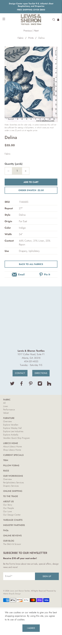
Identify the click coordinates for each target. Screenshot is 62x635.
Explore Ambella (10, 434)
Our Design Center (12, 514)
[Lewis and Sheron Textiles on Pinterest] (30, 385)
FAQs (5, 530)
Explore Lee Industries (13, 431)
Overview (7, 421)
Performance (9, 409)
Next (36, 30)
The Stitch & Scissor (12, 544)
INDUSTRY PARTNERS (14, 525)
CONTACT (20, 373)
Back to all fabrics (31, 264)
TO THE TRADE (10, 496)
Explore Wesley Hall (12, 428)
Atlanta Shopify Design (12, 593)
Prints (31, 38)
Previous (28, 30)
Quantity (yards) (13, 164)
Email (21, 274)
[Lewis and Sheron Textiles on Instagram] (40, 385)
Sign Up (47, 576)
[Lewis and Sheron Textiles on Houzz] (49, 385)
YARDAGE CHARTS (12, 519)
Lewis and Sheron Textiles (20, 591)
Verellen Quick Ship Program (16, 438)
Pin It (47, 274)
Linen (5, 406)
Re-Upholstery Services (13, 482)
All (4, 402)
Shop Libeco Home (12, 449)
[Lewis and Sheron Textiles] (31, 19)
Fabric (21, 38)
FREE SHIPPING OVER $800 (31, 9)
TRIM (5, 460)
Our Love (7, 511)
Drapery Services (11, 485)
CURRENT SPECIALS (13, 455)
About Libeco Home (12, 446)
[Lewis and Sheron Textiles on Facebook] (21, 385)
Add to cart (31, 182)
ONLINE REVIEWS (12, 535)
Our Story (7, 504)
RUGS (6, 470)
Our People (8, 508)
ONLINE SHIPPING (12, 491)
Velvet (6, 412)
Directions (41, 373)
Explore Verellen (10, 424)
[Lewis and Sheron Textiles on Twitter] (12, 385)
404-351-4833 (31, 361)
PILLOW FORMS (11, 465)
